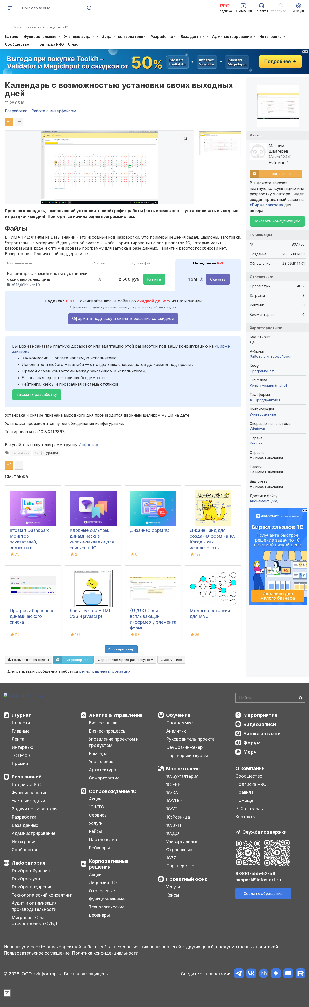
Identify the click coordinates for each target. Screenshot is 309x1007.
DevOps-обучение (31, 870)
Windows (257, 428)
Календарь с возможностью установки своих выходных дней (119, 89)
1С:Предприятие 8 (265, 400)
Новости (21, 722)
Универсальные (263, 414)
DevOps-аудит (27, 878)
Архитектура (102, 769)
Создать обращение (263, 893)
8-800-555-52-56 (255, 873)
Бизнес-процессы (107, 731)
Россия (256, 443)
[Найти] (300, 698)
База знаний (27, 777)
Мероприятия (260, 715)
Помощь (244, 800)
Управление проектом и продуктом (114, 742)
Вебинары (99, 847)
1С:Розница (178, 817)
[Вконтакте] (251, 974)
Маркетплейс (183, 768)
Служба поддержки (264, 832)
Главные (20, 731)
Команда (98, 753)
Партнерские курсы (187, 755)
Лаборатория (28, 863)
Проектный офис (187, 879)
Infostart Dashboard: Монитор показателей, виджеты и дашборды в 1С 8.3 (30, 542)
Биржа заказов (262, 733)
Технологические (107, 906)
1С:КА (172, 792)
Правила (244, 792)
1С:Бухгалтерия (182, 776)
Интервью (22, 747)
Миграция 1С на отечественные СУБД (34, 920)
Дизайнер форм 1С (149, 530)
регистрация (91, 671)
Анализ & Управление (116, 715)
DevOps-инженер (184, 747)
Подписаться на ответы (30, 660)
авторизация (117, 671)
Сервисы (98, 815)
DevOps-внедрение (32, 886)
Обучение (178, 715)
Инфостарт (89, 444)
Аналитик (176, 731)
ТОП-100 (21, 755)
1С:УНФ (174, 800)
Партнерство (103, 839)
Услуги (96, 823)
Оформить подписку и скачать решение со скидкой (123, 318)
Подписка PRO (27, 784)
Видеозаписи (259, 724)
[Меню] (10, 8)
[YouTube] (288, 974)
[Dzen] (276, 974)
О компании (250, 768)
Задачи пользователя (34, 808)
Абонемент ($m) (264, 501)
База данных (25, 825)
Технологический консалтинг (42, 895)
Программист (262, 371)
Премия (20, 763)
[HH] (263, 974)
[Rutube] (300, 974)
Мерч (250, 752)
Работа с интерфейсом (270, 356)
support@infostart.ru (258, 879)
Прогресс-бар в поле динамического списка (32, 616)
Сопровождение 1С (113, 791)
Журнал (22, 715)
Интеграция (24, 841)
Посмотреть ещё (121, 649)
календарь (20, 453)
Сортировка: (124, 660)
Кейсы (95, 831)
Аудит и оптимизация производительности (34, 906)
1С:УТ (172, 808)
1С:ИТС (96, 806)
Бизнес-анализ (104, 722)
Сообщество (25, 849)
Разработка (24, 817)
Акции (95, 798)
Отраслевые (102, 890)
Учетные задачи (28, 800)
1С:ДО (172, 833)
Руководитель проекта (190, 739)
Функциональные (29, 792)
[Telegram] (239, 974)
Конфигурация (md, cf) (269, 385)
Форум (251, 743)
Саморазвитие (104, 777)
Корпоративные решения (109, 864)
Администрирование (33, 833)
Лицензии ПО (103, 882)
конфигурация (46, 453)
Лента (18, 739)
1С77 (171, 857)
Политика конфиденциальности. (106, 953)
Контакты (245, 816)
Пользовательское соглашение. (37, 953)
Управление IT (104, 761)
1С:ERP (173, 784)
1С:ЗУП (173, 825)
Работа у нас (249, 808)
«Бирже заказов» (266, 204)
